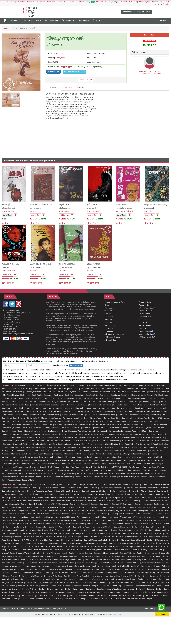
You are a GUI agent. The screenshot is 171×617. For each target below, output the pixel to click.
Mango (125, 434)
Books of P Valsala (9, 494)
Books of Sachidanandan (75, 524)
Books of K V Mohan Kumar (112, 524)
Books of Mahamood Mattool (55, 553)
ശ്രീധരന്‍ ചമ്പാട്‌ (8, 208)
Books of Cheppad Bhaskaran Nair (155, 563)
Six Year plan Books (21, 464)
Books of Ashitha (77, 494)
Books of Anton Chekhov (125, 521)
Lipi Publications (54, 431)
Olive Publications (112, 444)
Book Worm (79, 395)
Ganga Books (7, 412)
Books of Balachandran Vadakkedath (103, 596)
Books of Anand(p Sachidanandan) (22, 511)
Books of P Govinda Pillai (28, 556)
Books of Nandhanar (151, 547)
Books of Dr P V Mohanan (24, 540)
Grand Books (100, 412)
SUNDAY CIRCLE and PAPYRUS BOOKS (112, 467)
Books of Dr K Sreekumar (136, 494)
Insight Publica (96, 418)
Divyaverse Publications (76, 405)
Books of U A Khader (130, 501)
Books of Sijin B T (153, 583)
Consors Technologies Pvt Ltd (54, 609)
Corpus (24, 402)
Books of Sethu (120, 517)
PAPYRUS (142, 448)
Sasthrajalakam (77, 461)
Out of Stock (7, 215)
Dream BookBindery (151, 405)
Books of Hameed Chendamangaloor (37, 566)
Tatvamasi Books (149, 467)
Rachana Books (155, 454)
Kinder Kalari (75, 428)
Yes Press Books (147, 477)
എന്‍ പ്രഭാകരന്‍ (65, 268)
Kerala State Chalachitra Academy (36, 428)
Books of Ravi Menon (26, 517)
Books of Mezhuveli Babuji (44, 494)
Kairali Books (153, 421)
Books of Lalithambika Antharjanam (120, 589)
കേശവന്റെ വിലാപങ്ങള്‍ (41, 204)
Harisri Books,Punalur (37, 415)
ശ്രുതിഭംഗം (64, 204)
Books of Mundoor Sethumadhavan (140, 586)
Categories (14, 20)
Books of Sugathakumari (119, 579)
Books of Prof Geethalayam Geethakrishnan (102, 560)
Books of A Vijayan (73, 537)
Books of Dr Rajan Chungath (60, 527)
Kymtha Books (150, 428)
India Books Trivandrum (17, 418)
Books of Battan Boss (17, 501)
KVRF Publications (136, 428)
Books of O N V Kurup (137, 491)
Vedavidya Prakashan (67, 474)
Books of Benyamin (58, 498)
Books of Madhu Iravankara (63, 592)
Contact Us (72, 2)
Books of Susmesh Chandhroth (84, 501)
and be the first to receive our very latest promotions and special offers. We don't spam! (55, 361)
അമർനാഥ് (91, 208)
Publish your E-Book (112, 337)
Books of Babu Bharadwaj (67, 556)
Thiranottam (41, 470)
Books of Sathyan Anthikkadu (124, 573)
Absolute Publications (95, 385)
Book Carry (48, 395)
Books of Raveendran (17, 514)
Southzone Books (99, 464)
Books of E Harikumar (10, 596)
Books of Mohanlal (99, 534)
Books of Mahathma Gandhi (142, 566)
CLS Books (152, 399)
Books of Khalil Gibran (118, 491)
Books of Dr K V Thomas (17, 547)
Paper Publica (124, 448)
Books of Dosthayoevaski (150, 537)
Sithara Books (7, 464)
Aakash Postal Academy (57, 385)
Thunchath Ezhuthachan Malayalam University (65, 470)
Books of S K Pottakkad (29, 488)
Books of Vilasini (163, 517)
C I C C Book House (161, 395)
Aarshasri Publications (77, 385)
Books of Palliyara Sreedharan (84, 485)
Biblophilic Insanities (138, 392)
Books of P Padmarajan (100, 504)
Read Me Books (32, 457)
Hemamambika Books (107, 415)
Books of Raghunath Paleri (18, 524)
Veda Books (52, 474)
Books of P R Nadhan (43, 573)
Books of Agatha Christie (96, 498)
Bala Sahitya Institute (32, 392)
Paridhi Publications (155, 448)
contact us (124, 373)
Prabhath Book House (139, 451)
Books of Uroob (154, 494)
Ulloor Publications (134, 470)
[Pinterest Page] (19, 306)
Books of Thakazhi (90, 488)
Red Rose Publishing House (66, 457)
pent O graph (53, 451)
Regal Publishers (84, 457)
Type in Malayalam (146, 334)
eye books (33, 271)
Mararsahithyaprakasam (52, 438)
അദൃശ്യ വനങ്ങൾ (67, 264)
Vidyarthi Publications (117, 474)
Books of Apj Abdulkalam (97, 514)
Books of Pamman (25, 494)
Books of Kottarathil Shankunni (68, 491)
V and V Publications (9, 474)
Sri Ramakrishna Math (151, 464)
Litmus (64, 431)
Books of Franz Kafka (122, 527)
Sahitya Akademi (151, 457)
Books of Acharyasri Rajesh (70, 488)
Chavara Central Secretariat (93, 399)
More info (117, 614)
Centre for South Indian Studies (69, 399)
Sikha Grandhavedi (145, 461)
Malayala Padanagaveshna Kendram (26, 434)
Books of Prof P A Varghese (39, 514)
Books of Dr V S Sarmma (119, 540)
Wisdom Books (110, 477)
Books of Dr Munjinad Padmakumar (116, 550)
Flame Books (126, 408)
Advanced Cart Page (146, 305)
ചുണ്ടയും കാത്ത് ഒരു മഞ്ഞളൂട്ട (44, 264)
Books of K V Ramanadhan (40, 592)
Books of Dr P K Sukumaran (56, 504)
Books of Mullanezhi (47, 556)
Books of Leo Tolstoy (76, 498)
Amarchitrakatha (24, 389)
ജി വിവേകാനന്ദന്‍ (66, 208)
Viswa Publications (27, 477)
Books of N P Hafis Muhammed (31, 576)
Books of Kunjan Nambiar (22, 550)
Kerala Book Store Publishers (111, 425)
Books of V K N (63, 494)
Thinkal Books (29, 470)
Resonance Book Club (100, 457)
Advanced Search (33, 2)
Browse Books (41, 20)
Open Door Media (127, 444)
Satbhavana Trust (91, 461)
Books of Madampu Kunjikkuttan (137, 524)
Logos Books (106, 431)
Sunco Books (91, 467)
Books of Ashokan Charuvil (47, 511)
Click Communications (137, 399)
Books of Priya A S (138, 540)
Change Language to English (115, 302)
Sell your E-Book (110, 340)
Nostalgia (76, 444)
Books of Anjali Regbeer (140, 579)
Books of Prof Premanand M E (121, 576)
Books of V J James (127, 553)
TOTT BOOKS (105, 470)
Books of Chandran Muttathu (62, 583)
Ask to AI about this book (74, 72)
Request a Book (62, 2)
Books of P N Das (93, 524)
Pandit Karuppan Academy (92, 448)
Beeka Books (62, 392)
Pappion (134, 448)
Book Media (58, 395)
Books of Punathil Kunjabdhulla (111, 488)
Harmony (64, 415)
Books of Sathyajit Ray (131, 556)
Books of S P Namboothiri (23, 573)
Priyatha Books (79, 454)
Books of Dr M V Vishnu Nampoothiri (122, 543)
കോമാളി (6, 204)
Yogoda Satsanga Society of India (21, 480)
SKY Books (35, 464)
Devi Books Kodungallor (149, 402)
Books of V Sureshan (103, 573)
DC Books (33, 211)
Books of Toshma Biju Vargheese (128, 547)
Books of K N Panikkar (101, 566)
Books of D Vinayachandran (89, 556)
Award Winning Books (25, 485)
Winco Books (98, 477)
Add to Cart (83, 80)
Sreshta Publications (133, 464)
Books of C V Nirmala (29, 560)
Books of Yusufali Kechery (54, 530)
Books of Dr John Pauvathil (12, 563)
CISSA (125, 399)
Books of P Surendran (69, 507)
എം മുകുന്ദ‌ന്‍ (35, 208)
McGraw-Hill (145, 438)
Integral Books (110, 418)
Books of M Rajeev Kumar (74, 599)
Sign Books (148, 211)
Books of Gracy (21, 579)
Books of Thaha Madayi (48, 563)
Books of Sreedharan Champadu (86, 586)
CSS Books (33, 402)
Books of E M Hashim (104, 527)
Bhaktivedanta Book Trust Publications (114, 392)
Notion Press (87, 444)
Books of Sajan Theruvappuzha (89, 550)
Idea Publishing (155, 415)
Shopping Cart (145, 2)
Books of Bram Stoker (147, 543)
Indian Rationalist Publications (60, 418)
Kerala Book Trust (131, 425)
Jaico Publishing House (25, 421)
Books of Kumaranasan (115, 494)
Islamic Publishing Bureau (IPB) (150, 418)
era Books (43, 408)
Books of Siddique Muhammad (106, 553)
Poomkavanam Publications (101, 451)
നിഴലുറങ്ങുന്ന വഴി (65, 39)
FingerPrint (115, 408)
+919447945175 (101, 2)
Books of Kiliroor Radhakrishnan (14, 491)
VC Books (42, 474)
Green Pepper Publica (137, 412)
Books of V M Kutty (83, 583)
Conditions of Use (146, 317)
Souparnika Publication (81, 464)
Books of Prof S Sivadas (95, 494)
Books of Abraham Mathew (97, 579)
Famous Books (91, 408)
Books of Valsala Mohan (27, 570)
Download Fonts (145, 331)
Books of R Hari (60, 566)
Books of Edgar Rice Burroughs (48, 540)
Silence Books (159, 461)
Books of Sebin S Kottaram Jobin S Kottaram (145, 534)
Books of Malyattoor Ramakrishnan (141, 517)
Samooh (26, 461)
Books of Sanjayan (78, 514)
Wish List (133, 2)
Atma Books (100, 389)
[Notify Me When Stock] (15, 215)
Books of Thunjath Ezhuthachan (112, 507)
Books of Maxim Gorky (49, 560)
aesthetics (12, 389)
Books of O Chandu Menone (82, 573)
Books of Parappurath (61, 521)
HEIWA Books (91, 415)
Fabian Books (79, 408)
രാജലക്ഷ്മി (149, 208)
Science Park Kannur (107, 461)
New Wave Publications (160, 441)
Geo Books (30, 412)
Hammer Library (21, 415)
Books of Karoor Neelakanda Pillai (101, 547)
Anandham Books (39, 389)
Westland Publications (83, 477)
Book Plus (69, 395)
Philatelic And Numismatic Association (74, 451)
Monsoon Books (158, 438)
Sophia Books (66, 464)
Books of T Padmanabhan (102, 517)
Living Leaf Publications (78, 431)
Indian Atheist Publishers (37, 418)
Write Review (68, 88)
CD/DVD (52, 399)
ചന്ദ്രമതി (5, 268)
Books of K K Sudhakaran (150, 501)
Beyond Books (74, 392)
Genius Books (19, 412)
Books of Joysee (113, 498)
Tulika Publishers (119, 470)
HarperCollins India (77, 415)
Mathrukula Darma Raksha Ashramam (94, 438)
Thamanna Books (15, 470)
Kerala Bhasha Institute (89, 425)
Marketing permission (59, 365)
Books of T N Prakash (154, 527)
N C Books (30, 441)
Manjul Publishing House (139, 434)
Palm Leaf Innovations (71, 448)
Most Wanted (40, 485)
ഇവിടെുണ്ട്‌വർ (93, 264)
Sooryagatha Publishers (50, 464)
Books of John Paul (106, 537)
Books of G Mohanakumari (157, 540)
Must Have (52, 485)
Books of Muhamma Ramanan (94, 543)
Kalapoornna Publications (11, 425)
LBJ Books (12, 431)
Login (166, 4)
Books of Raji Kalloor (100, 583)
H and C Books (7, 415)
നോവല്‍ (13, 28)
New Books (54, 20)
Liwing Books (94, 431)
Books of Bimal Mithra (130, 570)
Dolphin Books (105, 405)
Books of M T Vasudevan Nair (109, 485)
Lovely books (118, 431)
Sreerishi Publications (116, 464)
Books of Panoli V (37, 524)
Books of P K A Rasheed (77, 596)
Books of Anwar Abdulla (78, 576)
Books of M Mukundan (49, 488)
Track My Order (110, 326)
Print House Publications (42, 454)
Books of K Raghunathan (72, 540)
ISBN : (96, 54)
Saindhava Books (15, 461)
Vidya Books (81, 474)
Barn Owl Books (49, 392)
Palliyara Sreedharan (53, 448)
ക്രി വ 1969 (92, 204)
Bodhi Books (37, 395)
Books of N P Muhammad (76, 547)
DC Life (92, 402)
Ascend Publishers (87, 389)
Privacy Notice (144, 314)
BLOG (163, 21)
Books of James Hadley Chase (121, 514)
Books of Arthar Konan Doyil (56, 576)
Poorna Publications (121, 451)
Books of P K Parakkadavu (27, 534)
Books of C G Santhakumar (79, 566)
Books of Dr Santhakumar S (64, 550)
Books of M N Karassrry (55, 524)
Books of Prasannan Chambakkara (87, 570)
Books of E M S (138, 527)
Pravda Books (25, 454)
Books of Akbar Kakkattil (158, 491)
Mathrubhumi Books (8, 271)
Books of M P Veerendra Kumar (134, 498)
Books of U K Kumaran (81, 521)
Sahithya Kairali (137, 457)
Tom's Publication (91, 470)
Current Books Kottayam (48, 402)
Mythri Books (19, 441)
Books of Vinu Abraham (19, 592)
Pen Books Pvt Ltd (24, 451)
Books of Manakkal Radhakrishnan (53, 596)
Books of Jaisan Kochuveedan (71, 560)
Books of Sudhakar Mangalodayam (41, 501)
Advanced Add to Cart (47, 2)
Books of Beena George (98, 576)
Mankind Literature (93, 211)
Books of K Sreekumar (47, 570)
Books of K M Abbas (67, 563)
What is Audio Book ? (147, 308)
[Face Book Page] (6, 306)
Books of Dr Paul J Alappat (12, 543)
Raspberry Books (8, 457)
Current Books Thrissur (69, 402)
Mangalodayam (115, 434)
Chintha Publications (8, 211)
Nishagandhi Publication (22, 444)
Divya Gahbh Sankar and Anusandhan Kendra (48, 405)
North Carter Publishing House (59, 444)
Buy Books (84, 21)
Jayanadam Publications (44, 421)
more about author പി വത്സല (149, 74)
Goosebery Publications (84, 412)
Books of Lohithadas (61, 573)
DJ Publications (92, 405)
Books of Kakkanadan (60, 514)
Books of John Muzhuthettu (133, 592)
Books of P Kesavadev (117, 534)
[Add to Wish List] (91, 80)
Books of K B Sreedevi (89, 507)
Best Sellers (27, 20)
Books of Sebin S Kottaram (147, 553)
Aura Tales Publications (116, 389)
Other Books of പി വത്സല (149, 71)
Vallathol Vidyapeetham (28, 474)
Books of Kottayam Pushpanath (37, 498)
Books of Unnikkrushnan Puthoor (147, 530)
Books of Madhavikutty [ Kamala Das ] (138, 485)
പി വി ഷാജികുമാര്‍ (37, 268)
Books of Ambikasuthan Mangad (139, 599)
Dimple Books (24, 405)
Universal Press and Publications (155, 470)
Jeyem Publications (77, 421)
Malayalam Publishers (50, 434)
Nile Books (7, 444)
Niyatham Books (39, 444)
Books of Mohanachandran (36, 527)
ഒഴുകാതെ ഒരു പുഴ (10, 264)
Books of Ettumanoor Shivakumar (95, 491)
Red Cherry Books (47, 457)
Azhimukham (18, 392)
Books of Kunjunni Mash (74, 589)
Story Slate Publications (75, 467)
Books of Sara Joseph (143, 504)
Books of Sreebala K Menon (129, 563)
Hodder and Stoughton (139, 415)
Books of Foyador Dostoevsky (156, 596)
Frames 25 (151, 408)
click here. (38, 377)
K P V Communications (118, 421)
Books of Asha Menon (160, 524)
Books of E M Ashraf (9, 599)
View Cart (108, 311)
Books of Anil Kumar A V (49, 507)
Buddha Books (146, 395)
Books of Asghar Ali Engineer (148, 573)
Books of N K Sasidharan (122, 530)
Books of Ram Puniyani (29, 596)
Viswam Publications (43, 477)
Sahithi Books (124, 457)
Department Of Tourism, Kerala (126, 402)
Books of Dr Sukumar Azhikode (72, 511)
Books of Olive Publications (30, 530)
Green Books (122, 412)
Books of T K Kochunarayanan (130, 596)
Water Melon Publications (63, 477)
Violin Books (155, 474)
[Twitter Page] (12, 306)
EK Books (29, 408)
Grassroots (110, 412)
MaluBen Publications (68, 434)
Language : (56, 58)
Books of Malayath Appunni (103, 521)
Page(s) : (53, 62)
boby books (25, 395)
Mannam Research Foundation (13, 438)
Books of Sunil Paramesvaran (77, 530)
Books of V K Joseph (160, 560)
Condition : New (93, 62)
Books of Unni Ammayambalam (37, 583)
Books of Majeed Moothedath (95, 540)
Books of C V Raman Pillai (28, 586)
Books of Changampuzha (80, 517)
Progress (90, 454)
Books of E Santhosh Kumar (127, 537)
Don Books (117, 405)
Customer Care (92, 2)
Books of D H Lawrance (11, 566)
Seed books (121, 461)
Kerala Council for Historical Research (154, 425)
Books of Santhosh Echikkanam (31, 599)
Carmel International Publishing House (32, 399)
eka (36, 408)
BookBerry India (92, 395)
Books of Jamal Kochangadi (83, 527)
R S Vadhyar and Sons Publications (134, 454)
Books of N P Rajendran (119, 583)
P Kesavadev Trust (15, 448)
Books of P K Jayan (29, 589)
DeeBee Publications (104, 402)
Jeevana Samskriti (62, 421)
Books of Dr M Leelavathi (33, 537)
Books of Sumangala (143, 514)
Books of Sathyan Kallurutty (14, 527)
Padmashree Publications (34, 448)
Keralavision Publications (59, 428)
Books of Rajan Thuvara (71, 543)
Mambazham (84, 434)
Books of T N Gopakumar (13, 521)
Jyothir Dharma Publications (97, 421)
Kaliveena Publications (31, 425)
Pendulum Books (39, 451)
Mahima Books (148, 431)
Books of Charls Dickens (43, 550)
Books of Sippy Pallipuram (158, 488)
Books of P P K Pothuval (111, 556)
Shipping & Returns (146, 311)
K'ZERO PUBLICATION (137, 421)
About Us (142, 320)
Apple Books (52, 389)
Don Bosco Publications (133, 405)
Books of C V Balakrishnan (122, 504)
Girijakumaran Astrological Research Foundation (55, 412)
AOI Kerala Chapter (19, 385)
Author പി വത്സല (140, 52)
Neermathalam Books (129, 441)
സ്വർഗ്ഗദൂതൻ (121, 204)
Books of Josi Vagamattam (27, 507)
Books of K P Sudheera (145, 589)
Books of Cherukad (53, 543)
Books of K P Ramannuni (54, 537)
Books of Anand (30, 563)
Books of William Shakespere (50, 534)
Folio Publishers (139, 408)
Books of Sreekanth (36, 547)
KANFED (45, 425)
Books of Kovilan (63, 501)
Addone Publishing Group (133, 385)
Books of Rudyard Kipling (86, 563)
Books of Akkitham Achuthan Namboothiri (52, 517)
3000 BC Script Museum (37, 385)
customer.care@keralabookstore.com (19, 334)
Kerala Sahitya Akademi (12, 428)
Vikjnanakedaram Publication (138, 474)
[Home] (5, 20)
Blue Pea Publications (11, 395)
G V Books (161, 408)
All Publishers (20, 2)
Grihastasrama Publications (157, 412)
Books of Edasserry (36, 579)
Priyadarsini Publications (62, 454)
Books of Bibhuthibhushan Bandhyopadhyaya (104, 511)
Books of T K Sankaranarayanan (109, 592)
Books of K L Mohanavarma (157, 592)
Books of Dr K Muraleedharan (113, 599)
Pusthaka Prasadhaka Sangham (108, 454)
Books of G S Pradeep (111, 570)
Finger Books (104, 408)
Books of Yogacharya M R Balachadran (56, 586)
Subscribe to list (76, 365)
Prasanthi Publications (10, 454)
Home (5, 28)
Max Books (115, 438)
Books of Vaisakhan (92, 599)
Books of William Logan (151, 570)
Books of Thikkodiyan (53, 599)
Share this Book (53, 72)
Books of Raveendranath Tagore (41, 491)
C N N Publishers (9, 399)
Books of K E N (17, 583)
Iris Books (132, 418)
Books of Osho (64, 485)
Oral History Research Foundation (149, 444)
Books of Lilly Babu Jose (95, 589)
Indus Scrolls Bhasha (81, 418)
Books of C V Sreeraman (85, 592)
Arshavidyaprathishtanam (69, 389)
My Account (99, 21)
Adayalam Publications (113, 385)
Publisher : (56, 54)
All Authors (11, 2)
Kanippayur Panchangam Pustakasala (64, 425)
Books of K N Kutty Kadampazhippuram (147, 550)
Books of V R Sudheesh (79, 504)
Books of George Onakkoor (152, 556)
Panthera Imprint (110, 448)
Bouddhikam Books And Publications (125, 395)
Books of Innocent (138, 583)
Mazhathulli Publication (130, 438)
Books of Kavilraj (65, 570)
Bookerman (104, 395)
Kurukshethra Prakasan (119, 428)
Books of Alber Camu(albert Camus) (76, 534)
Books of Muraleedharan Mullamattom (142, 507)
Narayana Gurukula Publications (58, 441)
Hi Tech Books (122, 415)
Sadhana (114, 457)
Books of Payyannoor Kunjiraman (38, 521)
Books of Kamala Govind (100, 530)
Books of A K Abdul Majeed (112, 586)
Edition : (92, 58)
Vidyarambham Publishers (97, 474)
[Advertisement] (85, 137)
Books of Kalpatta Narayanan (72, 579)
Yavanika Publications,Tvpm (128, 477)
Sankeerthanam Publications (42, 461)
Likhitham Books (40, 431)
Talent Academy (135, 467)
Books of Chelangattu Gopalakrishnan (135, 560)
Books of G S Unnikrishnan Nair (51, 589)
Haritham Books (64, 211)
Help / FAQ (143, 329)
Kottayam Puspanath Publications (95, 428)
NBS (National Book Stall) (124, 211)
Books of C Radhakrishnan (136, 488)
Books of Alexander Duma (34, 543)
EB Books (12, 408)
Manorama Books (34, 438)
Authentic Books (133, 389)
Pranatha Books (155, 451)
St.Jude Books (59, 467)
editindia (21, 408)
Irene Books (122, 418)
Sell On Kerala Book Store (114, 334)
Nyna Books (98, 444)
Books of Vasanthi (90, 537)
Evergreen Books (55, 408)
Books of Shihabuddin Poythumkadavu (139, 511)
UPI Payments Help (146, 337)
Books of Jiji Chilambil (120, 566)
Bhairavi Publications (90, 392)
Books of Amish (52, 579)
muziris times (7, 441)
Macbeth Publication (132, 431)
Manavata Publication (99, 434)
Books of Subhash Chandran (32, 504)
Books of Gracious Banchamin (146, 576)
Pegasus (11, 451)
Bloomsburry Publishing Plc (158, 392)
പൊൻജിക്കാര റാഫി (124, 208)
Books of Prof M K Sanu (146, 521)
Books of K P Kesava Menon (109, 501)
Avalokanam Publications (150, 389)
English (124, 2)
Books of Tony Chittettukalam (29, 553)
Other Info (81, 88)
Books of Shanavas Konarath (80, 553)
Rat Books (21, 457)
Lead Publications (25, 431)
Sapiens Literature (62, 461)
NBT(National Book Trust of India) (106, 441)
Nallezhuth (40, 441)
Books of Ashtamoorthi (55, 547)
